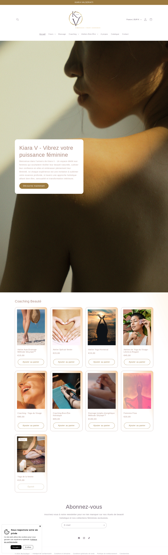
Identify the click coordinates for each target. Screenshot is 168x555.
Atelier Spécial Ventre (62, 350)
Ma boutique (25, 554)
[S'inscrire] (104, 525)
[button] (17, 19)
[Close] (40, 526)
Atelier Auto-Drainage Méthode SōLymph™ (27, 351)
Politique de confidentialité (42, 553)
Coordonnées (124, 553)
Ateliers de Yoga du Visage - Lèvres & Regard (136, 351)
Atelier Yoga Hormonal (98, 350)
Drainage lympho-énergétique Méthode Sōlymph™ (101, 414)
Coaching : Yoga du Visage (29, 413)
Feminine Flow (130, 413)
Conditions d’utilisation (62, 553)
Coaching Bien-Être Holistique (61, 414)
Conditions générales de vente (84, 553)
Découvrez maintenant (34, 186)
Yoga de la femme (25, 477)
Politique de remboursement (107, 553)
